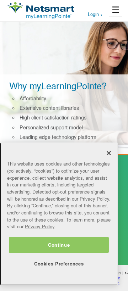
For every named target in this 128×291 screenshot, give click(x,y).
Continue (59, 244)
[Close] (109, 153)
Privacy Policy (94, 198)
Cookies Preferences (59, 263)
